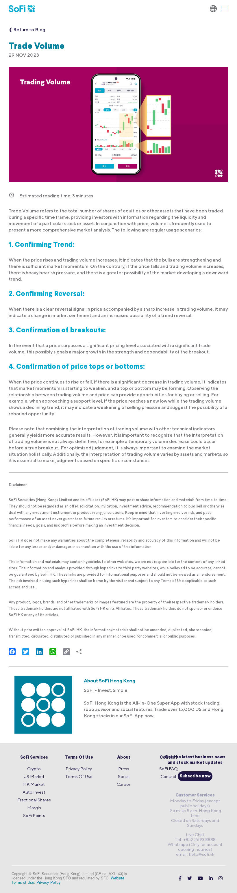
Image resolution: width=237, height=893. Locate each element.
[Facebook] (180, 878)
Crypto (34, 768)
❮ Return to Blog (27, 29)
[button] (222, 8)
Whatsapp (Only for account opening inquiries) (195, 847)
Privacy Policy (79, 768)
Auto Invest (34, 792)
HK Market (34, 784)
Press (123, 768)
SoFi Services (34, 757)
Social (123, 776)
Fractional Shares (34, 799)
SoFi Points (34, 815)
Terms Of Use (79, 757)
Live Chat (195, 834)
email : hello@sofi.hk (195, 854)
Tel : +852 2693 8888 (195, 839)
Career (123, 784)
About (123, 757)
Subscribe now (195, 776)
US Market (34, 776)
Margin (34, 807)
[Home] (22, 8)
